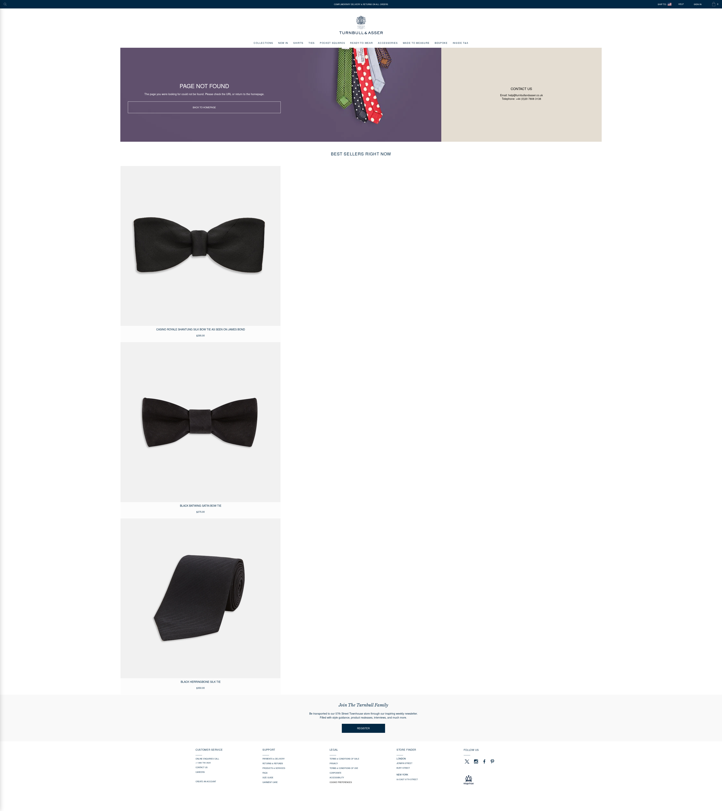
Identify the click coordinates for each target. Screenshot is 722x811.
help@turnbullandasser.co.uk (525, 95)
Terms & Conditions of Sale (344, 758)
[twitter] (467, 761)
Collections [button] (263, 42)
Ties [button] (312, 42)
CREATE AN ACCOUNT (206, 781)
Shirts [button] (298, 42)
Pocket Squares (332, 42)
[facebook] (484, 761)
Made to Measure (416, 42)
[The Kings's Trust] (495, 780)
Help (681, 4)
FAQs (265, 773)
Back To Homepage (204, 107)
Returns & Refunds (272, 763)
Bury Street (403, 768)
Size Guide (267, 777)
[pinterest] (491, 761)
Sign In (698, 4)
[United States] (669, 4)
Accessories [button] (388, 42)
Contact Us (202, 767)
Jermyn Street (404, 763)
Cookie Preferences (341, 782)
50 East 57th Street (407, 779)
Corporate (335, 773)
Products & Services (273, 768)
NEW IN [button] (283, 42)
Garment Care (270, 782)
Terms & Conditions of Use (344, 768)
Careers (200, 772)
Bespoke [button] (441, 42)
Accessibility (337, 777)
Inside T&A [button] (460, 42)
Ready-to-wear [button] (361, 42)
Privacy (334, 763)
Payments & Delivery (273, 758)
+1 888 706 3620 (203, 762)
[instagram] (476, 761)
